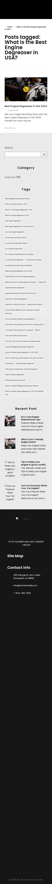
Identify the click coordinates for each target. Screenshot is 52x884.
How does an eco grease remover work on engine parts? (24, 324)
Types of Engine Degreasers (14, 375)
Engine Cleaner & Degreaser (15, 288)
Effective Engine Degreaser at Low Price (18, 271)
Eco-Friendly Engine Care (14, 249)
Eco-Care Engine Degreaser (14, 232)
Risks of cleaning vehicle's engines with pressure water (24, 358)
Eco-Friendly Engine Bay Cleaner (16, 243)
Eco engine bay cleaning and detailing (18, 265)
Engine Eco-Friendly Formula (15, 304)
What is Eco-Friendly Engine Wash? (32, 441)
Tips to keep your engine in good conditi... (34, 463)
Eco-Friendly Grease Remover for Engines (19, 254)
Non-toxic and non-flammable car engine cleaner (22, 341)
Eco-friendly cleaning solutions (16, 238)
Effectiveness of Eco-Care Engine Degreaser (20, 277)
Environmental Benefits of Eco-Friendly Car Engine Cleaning (22, 311)
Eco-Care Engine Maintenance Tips (30, 418)
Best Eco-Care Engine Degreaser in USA (18, 210)
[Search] (44, 154)
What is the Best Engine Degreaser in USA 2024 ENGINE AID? (24, 393)
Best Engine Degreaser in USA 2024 (26, 106)
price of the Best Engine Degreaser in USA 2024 (21, 352)
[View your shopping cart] (43, 10)
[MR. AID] (9, 10)
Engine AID (13, 110)
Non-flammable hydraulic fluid (16, 336)
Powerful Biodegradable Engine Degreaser (19, 347)
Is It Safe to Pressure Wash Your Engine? (19, 330)
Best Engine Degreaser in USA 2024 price (19, 226)
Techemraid (9, 363)
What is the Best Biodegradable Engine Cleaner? (22, 386)
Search (9, 147)
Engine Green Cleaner (34, 304)
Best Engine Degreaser (13, 221)
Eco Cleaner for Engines (34, 260)
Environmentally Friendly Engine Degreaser (20, 319)
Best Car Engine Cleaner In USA (16, 204)
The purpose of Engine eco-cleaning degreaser (21, 369)
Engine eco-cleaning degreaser (16, 299)
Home (9, 27)
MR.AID (37, 330)
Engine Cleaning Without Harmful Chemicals (20, 293)
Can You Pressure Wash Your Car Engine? (34, 487)
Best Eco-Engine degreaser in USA (17, 215)
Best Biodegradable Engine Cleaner (17, 199)
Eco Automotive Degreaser (14, 260)
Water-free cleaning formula (15, 380)
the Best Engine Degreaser (25, 363)
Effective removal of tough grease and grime (20, 282)
